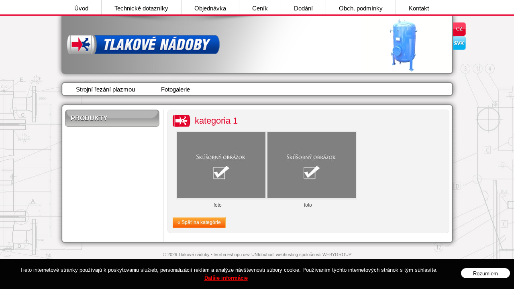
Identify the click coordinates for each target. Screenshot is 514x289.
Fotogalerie (175, 89)
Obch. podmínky (361, 8)
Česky (459, 29)
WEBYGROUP (336, 254)
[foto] (218, 165)
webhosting (287, 254)
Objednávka (210, 8)
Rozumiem (485, 274)
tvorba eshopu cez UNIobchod (243, 254)
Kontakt (419, 8)
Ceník (260, 8)
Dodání (303, 8)
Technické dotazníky (141, 8)
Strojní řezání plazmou (105, 89)
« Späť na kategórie (199, 222)
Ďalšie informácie (226, 278)
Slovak (459, 43)
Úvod (81, 8)
